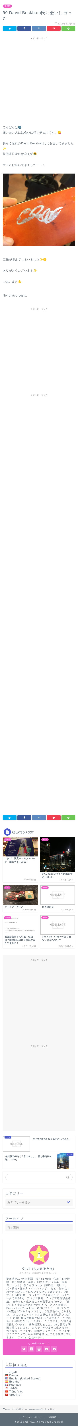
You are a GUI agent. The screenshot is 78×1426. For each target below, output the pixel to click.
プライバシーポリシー (32, 1417)
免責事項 (52, 1417)
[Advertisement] (39, 80)
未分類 (7, 6)
